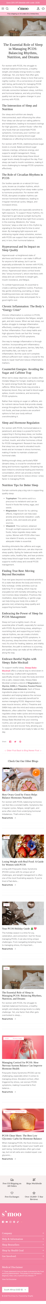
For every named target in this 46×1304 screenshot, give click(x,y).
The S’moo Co (13, 1296)
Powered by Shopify (26, 1296)
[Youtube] (7, 1222)
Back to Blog (22, 750)
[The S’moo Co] (23, 9)
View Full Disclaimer (9, 1279)
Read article (7, 818)
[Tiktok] (18, 1222)
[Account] (37, 8)
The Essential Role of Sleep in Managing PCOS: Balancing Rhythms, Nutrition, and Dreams (22, 995)
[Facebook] (3, 1222)
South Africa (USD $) (13, 1289)
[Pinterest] (14, 1222)
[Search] (8, 8)
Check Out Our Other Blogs (23, 761)
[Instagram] (10, 1222)
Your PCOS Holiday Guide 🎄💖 (19, 928)
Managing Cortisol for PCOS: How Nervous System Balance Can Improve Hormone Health (22, 1065)
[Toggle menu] (3, 8)
